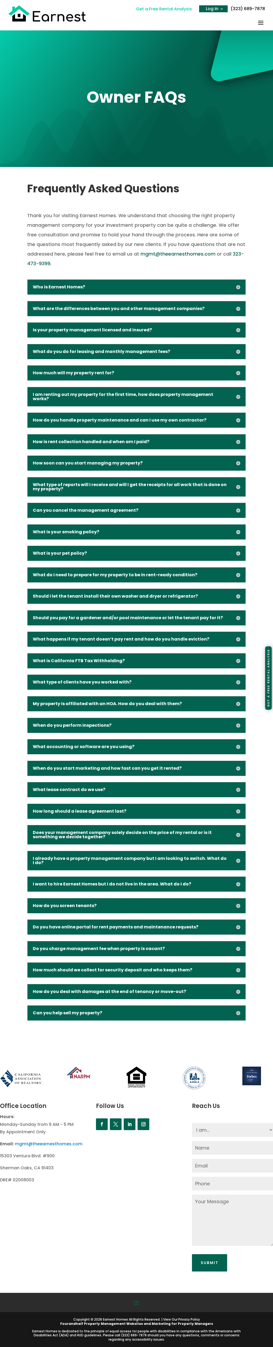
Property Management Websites (113, 1323)
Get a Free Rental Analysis (164, 9)
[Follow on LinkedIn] (129, 1124)
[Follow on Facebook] (102, 1124)
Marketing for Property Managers (182, 1323)
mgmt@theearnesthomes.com (177, 254)
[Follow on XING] (116, 1124)
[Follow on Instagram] (143, 1124)
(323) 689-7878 (248, 9)
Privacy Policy (189, 1319)
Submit (209, 1262)
